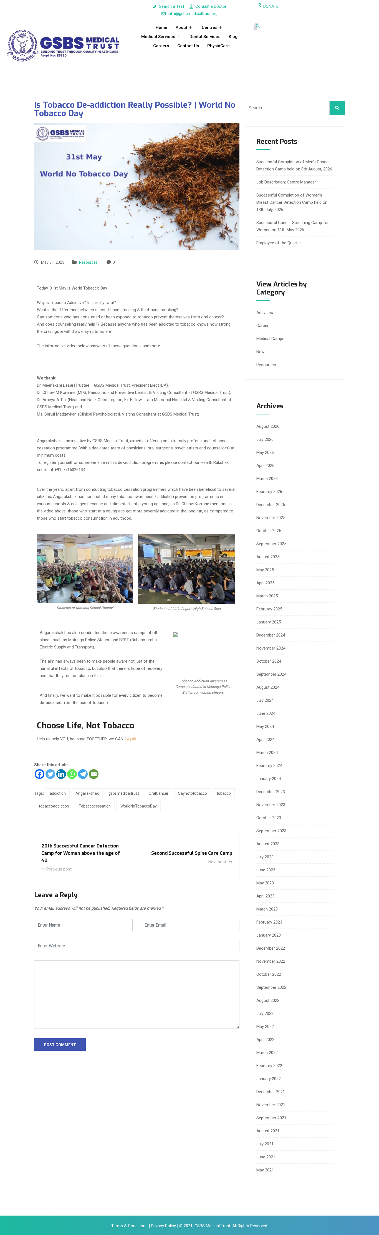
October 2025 (268, 530)
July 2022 (265, 1013)
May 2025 (265, 569)
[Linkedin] (61, 774)
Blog (233, 36)
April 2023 (265, 896)
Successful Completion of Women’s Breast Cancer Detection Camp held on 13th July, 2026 (291, 202)
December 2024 (270, 635)
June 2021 (265, 1156)
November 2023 (270, 804)
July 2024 (265, 700)
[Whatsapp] (72, 774)
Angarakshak (87, 793)
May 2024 (265, 726)
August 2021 (267, 1130)
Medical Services (158, 36)
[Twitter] (50, 774)
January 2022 (268, 1078)
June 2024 (265, 713)
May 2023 (265, 883)
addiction (58, 793)
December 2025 (270, 504)
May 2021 (265, 1170)
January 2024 (268, 778)
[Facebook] (39, 774)
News (261, 351)
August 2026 (267, 426)
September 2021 (271, 1117)
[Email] (93, 774)
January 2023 (268, 935)
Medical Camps (270, 338)
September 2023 (271, 830)
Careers (161, 45)
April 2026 (265, 465)
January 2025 (268, 622)
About (181, 27)
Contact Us (188, 45)
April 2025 (265, 582)
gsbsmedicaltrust (123, 793)
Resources (88, 262)
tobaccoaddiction (54, 806)
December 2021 (270, 1091)
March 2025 (267, 595)
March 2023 (267, 909)
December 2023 (270, 791)
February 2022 (269, 1065)
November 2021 (270, 1104)
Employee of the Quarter (278, 242)
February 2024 (269, 765)
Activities (264, 312)
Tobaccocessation (95, 806)
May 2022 (265, 1026)
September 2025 (271, 543)
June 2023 (265, 869)
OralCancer (158, 793)
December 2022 (270, 948)
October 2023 (268, 817)
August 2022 (267, 1000)
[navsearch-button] (258, 26)
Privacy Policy (163, 1225)
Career (262, 325)
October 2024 (268, 661)
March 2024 (267, 752)
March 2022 (267, 1052)
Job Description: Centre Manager (286, 182)
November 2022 (270, 961)
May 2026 (265, 452)
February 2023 (269, 922)
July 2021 (265, 1143)
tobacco (224, 793)
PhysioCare (218, 45)
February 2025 (269, 609)
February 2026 (269, 491)
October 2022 (268, 974)
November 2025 (270, 517)
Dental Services (205, 36)
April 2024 (265, 739)
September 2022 (271, 987)
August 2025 (267, 556)
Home (161, 27)
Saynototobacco (192, 793)
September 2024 (271, 674)
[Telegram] (83, 774)
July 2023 (265, 856)
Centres (209, 27)
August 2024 (267, 687)
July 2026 (265, 439)
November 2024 (270, 648)
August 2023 (267, 843)
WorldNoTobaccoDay (138, 806)
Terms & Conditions (130, 1225)
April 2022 (265, 1039)
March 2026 (267, 478)
